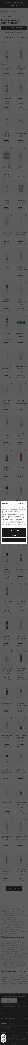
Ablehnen (14, 540)
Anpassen (14, 535)
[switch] (3, 1041)
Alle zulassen (14, 530)
